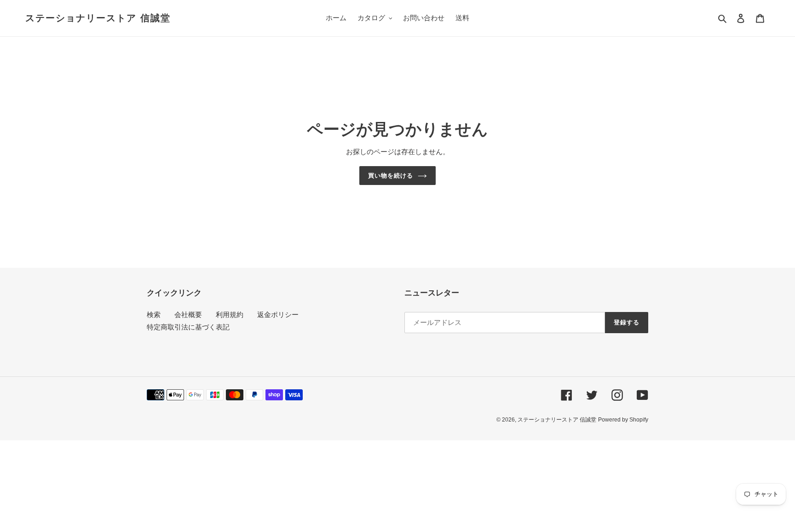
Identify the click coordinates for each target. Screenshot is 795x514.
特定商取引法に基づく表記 (188, 327)
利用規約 (229, 314)
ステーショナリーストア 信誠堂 (98, 18)
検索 (154, 314)
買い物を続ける (390, 175)
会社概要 (188, 314)
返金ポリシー (278, 314)
